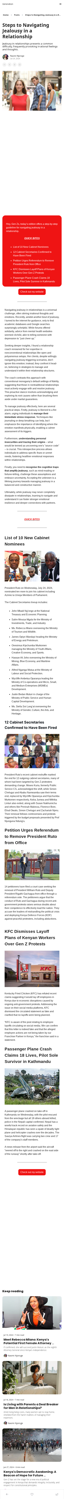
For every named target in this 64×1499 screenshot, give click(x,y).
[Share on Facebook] (4, 65)
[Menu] (60, 4)
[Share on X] (9, 65)
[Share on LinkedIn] (20, 65)
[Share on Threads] (15, 65)
